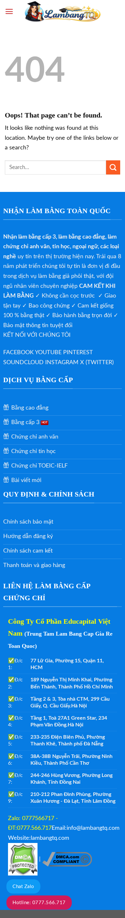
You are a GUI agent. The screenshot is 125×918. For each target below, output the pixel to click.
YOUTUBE (49, 352)
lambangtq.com (50, 838)
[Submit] (113, 167)
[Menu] (9, 11)
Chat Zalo (23, 886)
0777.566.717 (34, 828)
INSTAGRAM (62, 362)
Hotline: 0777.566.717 (39, 902)
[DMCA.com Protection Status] (23, 859)
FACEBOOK (19, 352)
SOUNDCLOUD (24, 362)
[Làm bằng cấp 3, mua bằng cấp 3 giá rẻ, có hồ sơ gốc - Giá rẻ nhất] (62, 11)
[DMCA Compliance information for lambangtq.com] (67, 859)
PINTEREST (78, 352)
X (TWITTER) (97, 362)
